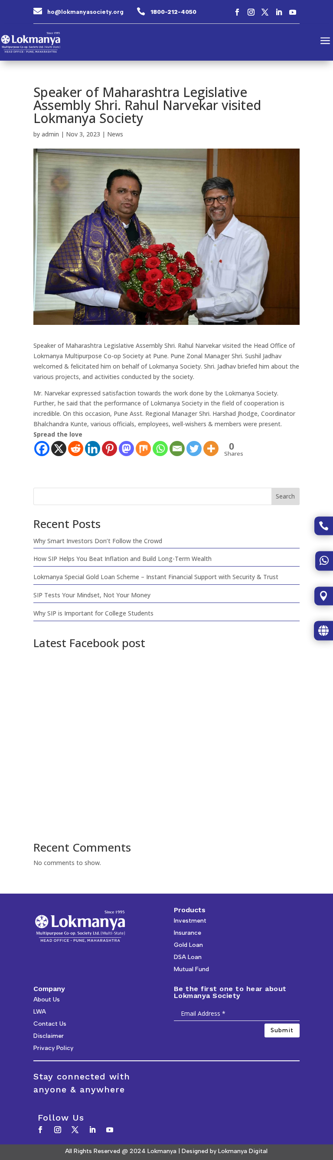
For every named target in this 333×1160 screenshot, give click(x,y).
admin (50, 134)
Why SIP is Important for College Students (93, 613)
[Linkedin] (92, 448)
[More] (211, 448)
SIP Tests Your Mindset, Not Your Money (91, 595)
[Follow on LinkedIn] (279, 12)
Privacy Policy (53, 1048)
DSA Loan (188, 957)
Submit (282, 1030)
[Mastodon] (126, 448)
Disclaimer (48, 1036)
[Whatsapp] (160, 448)
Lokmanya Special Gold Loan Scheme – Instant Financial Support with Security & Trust (155, 577)
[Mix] (143, 448)
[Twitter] (194, 448)
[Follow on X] (265, 12)
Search (285, 496)
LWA (39, 1011)
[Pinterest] (109, 448)
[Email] (177, 448)
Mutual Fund (191, 969)
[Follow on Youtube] (293, 12)
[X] (58, 448)
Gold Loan (188, 945)
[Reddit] (75, 448)
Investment (190, 920)
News (115, 134)
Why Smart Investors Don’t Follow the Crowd (97, 541)
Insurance (187, 932)
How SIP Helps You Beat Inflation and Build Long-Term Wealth (122, 558)
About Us (46, 999)
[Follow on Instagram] (251, 12)
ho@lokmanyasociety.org (85, 12)
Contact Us (49, 1023)
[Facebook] (41, 448)
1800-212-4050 (173, 11)
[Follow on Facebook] (237, 12)
